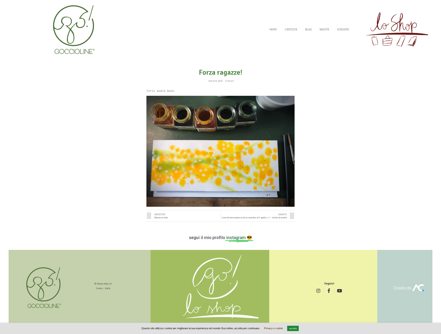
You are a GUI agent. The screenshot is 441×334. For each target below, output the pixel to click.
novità (324, 29)
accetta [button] (293, 328)
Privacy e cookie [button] (273, 328)
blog (308, 29)
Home (273, 29)
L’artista (291, 29)
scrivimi (343, 29)
